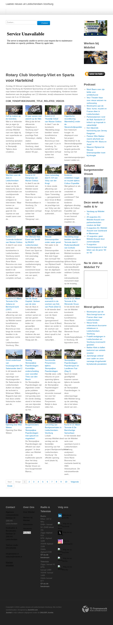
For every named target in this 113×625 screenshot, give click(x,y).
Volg (65, 549)
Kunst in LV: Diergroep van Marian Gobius (31, 178)
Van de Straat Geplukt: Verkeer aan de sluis (32, 301)
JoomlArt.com (33, 610)
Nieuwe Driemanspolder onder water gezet (53, 239)
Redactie (27, 533)
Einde (9, 486)
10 (66, 482)
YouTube (65, 552)
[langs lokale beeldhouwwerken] (95, 28)
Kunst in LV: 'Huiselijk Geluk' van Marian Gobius (53, 119)
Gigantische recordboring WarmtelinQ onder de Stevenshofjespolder (73, 121)
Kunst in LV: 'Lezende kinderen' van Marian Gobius (14, 239)
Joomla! (9, 613)
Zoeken (44, 23)
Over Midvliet (29, 512)
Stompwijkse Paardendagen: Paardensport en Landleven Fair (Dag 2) (71, 365)
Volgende (75, 482)
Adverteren (28, 524)
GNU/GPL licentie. (47, 613)
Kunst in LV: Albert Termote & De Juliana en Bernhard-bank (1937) (13, 304)
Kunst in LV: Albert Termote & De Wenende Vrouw (72, 301)
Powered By (94, 609)
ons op (69, 549)
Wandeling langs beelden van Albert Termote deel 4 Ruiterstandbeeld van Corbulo (72, 242)
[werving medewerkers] (95, 57)
